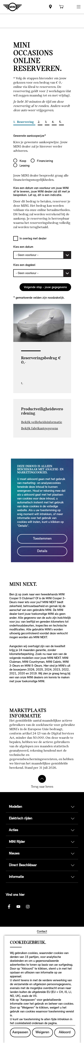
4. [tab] (53, 122)
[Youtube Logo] (18, 907)
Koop (23, 161)
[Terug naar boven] (42, 779)
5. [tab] (60, 122)
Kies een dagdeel (24, 265)
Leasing (24, 165)
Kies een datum (23, 247)
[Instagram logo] (28, 907)
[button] (78, 7)
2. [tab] (39, 122)
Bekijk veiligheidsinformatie (41, 422)
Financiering (45, 161)
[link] (50, 7)
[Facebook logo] (9, 907)
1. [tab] (23, 122)
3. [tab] (46, 122)
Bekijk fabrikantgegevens (39, 428)
